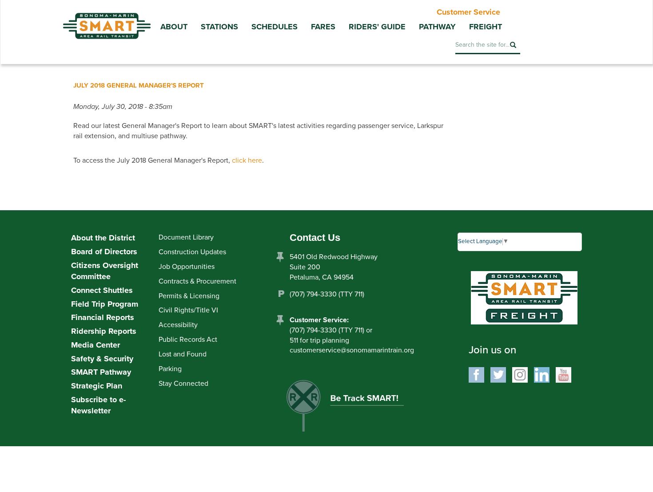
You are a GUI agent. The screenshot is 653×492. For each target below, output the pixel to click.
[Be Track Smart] (354, 408)
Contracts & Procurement (197, 281)
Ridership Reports (103, 331)
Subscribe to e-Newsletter (98, 405)
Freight (485, 27)
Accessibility (178, 324)
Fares (323, 27)
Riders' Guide (377, 27)
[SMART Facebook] (476, 374)
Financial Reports (102, 317)
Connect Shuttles (102, 290)
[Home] (106, 19)
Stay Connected (183, 383)
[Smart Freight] (524, 296)
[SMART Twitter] (498, 374)
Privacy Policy (294, 454)
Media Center (95, 345)
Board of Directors (104, 251)
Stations (219, 27)
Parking (170, 368)
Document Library (186, 237)
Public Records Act (188, 339)
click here (247, 160)
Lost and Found (183, 354)
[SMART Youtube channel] (563, 374)
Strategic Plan (96, 386)
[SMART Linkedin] (541, 374)
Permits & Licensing (189, 296)
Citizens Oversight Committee (104, 271)
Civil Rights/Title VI (188, 310)
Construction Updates (192, 252)
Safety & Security (102, 359)
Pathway (437, 27)
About (173, 27)
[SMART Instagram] (520, 374)
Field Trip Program (104, 304)
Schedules (274, 27)
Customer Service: (319, 320)
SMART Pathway (101, 372)
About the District (103, 238)
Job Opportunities (187, 266)
